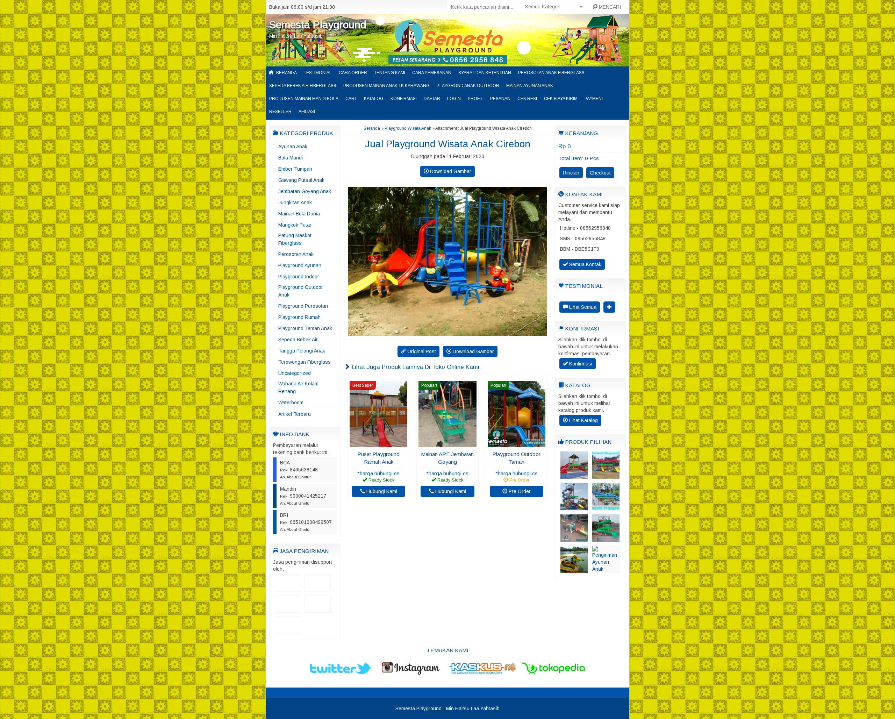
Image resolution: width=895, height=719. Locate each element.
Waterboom (290, 402)
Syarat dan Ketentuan (484, 72)
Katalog (374, 98)
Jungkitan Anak (295, 202)
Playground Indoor (298, 276)
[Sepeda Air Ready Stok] (574, 570)
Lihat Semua (582, 307)
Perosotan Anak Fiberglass (551, 72)
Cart (351, 98)
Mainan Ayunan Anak (529, 85)
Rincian (571, 173)
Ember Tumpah (295, 169)
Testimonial (318, 72)
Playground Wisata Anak (408, 128)
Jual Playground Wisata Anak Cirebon (447, 143)
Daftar (432, 98)
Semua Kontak (584, 264)
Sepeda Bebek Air (298, 339)
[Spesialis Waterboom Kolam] (574, 507)
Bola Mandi (290, 158)
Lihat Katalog (583, 420)
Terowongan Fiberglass (304, 362)
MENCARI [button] (609, 7)
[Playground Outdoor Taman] (516, 443)
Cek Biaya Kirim (561, 98)
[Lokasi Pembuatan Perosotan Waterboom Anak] (606, 507)
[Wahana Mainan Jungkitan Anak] (574, 538)
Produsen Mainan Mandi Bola (303, 98)
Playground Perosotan (303, 306)
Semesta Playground (317, 24)
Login (454, 98)
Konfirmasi (404, 98)
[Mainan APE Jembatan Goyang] (447, 443)
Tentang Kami (389, 72)
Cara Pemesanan (431, 72)
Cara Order (353, 72)
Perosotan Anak (296, 254)
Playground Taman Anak (305, 328)
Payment (594, 98)
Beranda (286, 72)
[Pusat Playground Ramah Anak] (378, 443)
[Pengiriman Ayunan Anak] (606, 569)
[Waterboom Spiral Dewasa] (606, 538)
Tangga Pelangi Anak (301, 351)
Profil (475, 98)
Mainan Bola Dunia (299, 213)
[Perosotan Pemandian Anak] (574, 475)
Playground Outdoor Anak (300, 291)
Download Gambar (450, 171)
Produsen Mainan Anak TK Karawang (386, 85)
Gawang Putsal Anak (301, 180)
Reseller (280, 111)
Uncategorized (294, 373)
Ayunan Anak (292, 146)
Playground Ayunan (299, 265)
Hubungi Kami (381, 491)
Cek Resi (527, 98)
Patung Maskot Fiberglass (295, 239)
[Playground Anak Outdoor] (606, 475)
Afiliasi (307, 111)
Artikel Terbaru (294, 414)
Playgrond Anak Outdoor (468, 85)
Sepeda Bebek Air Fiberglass (302, 85)
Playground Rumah (299, 317)
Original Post (421, 351)
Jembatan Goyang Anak (304, 191)
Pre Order (519, 491)
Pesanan (500, 98)
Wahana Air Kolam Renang (298, 387)
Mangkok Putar (295, 225)
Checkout (600, 173)
